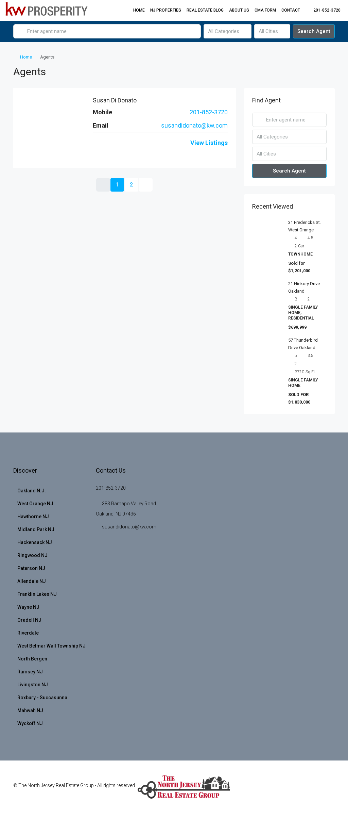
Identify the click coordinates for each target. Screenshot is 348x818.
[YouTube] (114, 142)
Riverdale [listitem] (28, 633)
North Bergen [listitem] (32, 658)
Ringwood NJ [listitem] (32, 555)
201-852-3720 (209, 112)
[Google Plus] (293, 789)
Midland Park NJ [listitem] (35, 529)
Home (26, 57)
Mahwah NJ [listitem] (30, 710)
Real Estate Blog (205, 10)
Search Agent (313, 31)
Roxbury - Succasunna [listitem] (42, 697)
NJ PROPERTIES (165, 10)
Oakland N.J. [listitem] (31, 490)
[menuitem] (323, 10)
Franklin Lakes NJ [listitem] (37, 594)
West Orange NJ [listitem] (35, 503)
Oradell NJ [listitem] (29, 620)
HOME (139, 10)
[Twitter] (257, 789)
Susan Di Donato (115, 100)
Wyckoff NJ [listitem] (30, 723)
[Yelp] (329, 789)
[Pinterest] (317, 789)
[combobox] (227, 31)
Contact (290, 10)
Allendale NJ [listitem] (31, 581)
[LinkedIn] (106, 142)
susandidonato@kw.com (194, 125)
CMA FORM (265, 10)
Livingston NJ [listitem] (32, 684)
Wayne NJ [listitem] (28, 607)
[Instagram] (123, 142)
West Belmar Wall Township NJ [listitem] (51, 646)
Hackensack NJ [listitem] (34, 542)
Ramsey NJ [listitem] (30, 671)
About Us (239, 10)
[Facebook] (97, 142)
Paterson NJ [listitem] (31, 568)
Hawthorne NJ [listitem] (33, 516)
